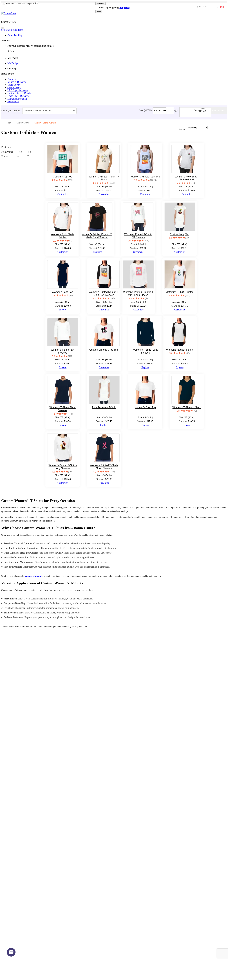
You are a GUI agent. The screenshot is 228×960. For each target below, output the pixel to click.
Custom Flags (14, 87)
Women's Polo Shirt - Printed (62, 236)
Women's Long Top (62, 292)
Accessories (13, 101)
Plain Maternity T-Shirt (104, 407)
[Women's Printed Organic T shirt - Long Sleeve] (138, 274)
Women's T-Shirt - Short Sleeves (62, 409)
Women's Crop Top (145, 407)
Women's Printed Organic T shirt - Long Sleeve (138, 293)
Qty (176, 110)
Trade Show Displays (18, 96)
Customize (62, 194)
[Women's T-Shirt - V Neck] (186, 390)
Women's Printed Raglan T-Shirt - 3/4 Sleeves (104, 293)
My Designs (13, 63)
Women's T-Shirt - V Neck (186, 407)
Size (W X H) (145, 110)
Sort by (182, 129)
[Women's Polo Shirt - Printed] (62, 217)
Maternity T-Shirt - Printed (180, 292)
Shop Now (125, 7)
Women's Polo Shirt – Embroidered (187, 178)
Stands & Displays (16, 82)
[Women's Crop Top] (145, 390)
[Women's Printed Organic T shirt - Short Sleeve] (97, 217)
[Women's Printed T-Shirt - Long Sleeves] (62, 447)
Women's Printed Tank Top (38, 110)
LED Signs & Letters (17, 90)
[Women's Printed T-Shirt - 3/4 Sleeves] (138, 217)
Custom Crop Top (62, 176)
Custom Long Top (179, 234)
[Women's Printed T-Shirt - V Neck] (104, 159)
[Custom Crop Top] (62, 159)
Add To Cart (218, 110)
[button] (11, 952)
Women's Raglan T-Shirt (179, 349)
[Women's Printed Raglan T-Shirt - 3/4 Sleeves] (104, 274)
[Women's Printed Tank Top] (145, 159)
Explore (62, 310)
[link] (24, 122)
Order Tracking (14, 35)
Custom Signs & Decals (19, 93)
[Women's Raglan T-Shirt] (179, 332)
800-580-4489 (12, 30)
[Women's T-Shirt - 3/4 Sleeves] (62, 332)
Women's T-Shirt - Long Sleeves (145, 351)
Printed (10, 156)
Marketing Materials (17, 98)
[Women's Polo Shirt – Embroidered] (186, 159)
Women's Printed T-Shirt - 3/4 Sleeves (138, 236)
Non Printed (11, 151)
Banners (11, 79)
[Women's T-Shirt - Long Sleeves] (145, 332)
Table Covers (13, 84)
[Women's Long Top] (62, 274)
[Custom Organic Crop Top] (104, 332)
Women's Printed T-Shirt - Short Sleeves (104, 467)
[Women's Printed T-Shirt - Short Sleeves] (104, 447)
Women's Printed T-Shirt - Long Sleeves (63, 467)
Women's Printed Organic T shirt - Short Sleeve (97, 236)
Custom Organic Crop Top (103, 349)
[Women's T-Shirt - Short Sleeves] (62, 390)
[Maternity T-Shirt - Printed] (179, 274)
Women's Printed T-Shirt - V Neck (104, 178)
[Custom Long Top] (179, 217)
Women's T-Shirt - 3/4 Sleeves (62, 351)
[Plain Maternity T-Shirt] (104, 390)
